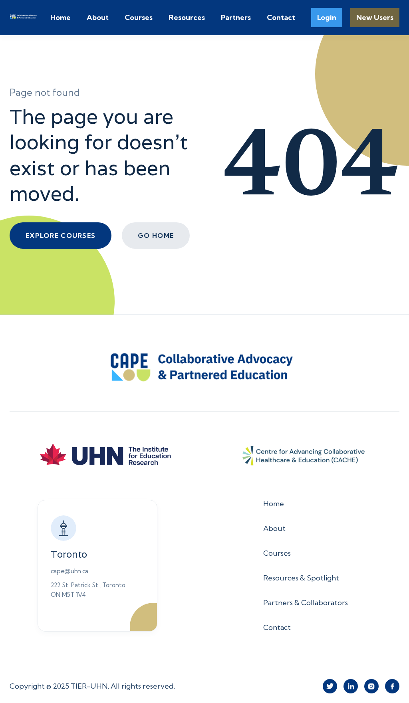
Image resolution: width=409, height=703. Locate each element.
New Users (374, 17)
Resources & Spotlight (301, 577)
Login (326, 17)
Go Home (156, 236)
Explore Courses (60, 236)
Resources (187, 17)
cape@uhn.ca (69, 570)
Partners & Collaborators (305, 602)
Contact (281, 17)
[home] (30, 18)
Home (60, 17)
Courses (139, 17)
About (98, 17)
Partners (236, 17)
